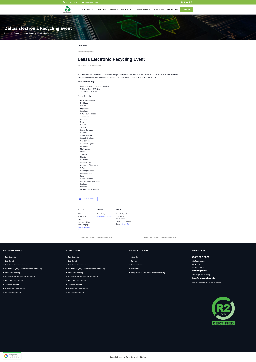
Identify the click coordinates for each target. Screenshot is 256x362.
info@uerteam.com (91, 2)
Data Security (9, 261)
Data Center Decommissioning (15, 265)
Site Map (143, 357)
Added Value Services (13, 292)
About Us (101, 9)
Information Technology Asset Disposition (20, 277)
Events (16, 33)
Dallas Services (73, 251)
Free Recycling (126, 9)
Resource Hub (172, 9)
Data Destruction (11, 257)
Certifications (158, 9)
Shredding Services (12, 284)
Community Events (143, 9)
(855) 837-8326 (71, 2)
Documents (135, 269)
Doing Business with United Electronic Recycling (148, 273)
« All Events (82, 45)
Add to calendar (87, 199)
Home (6, 33)
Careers (134, 261)
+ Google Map (124, 224)
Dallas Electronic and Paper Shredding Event (96, 237)
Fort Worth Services (12, 251)
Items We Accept (88, 9)
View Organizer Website (104, 216)
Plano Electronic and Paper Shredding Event (160, 237)
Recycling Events (137, 265)
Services (113, 9)
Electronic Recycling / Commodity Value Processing (23, 269)
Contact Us (186, 9)
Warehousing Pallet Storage (15, 288)
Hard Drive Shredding (12, 273)
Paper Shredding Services (14, 280)
